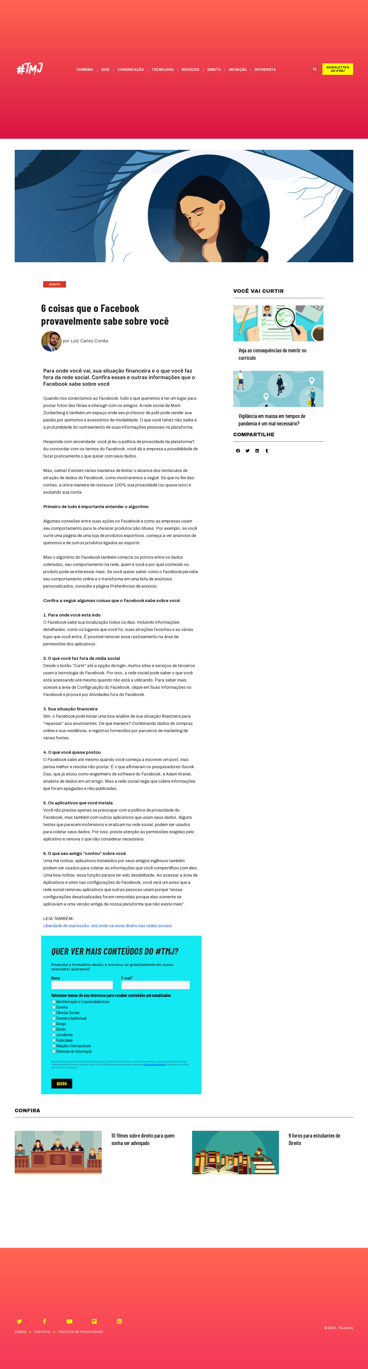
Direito (214, 70)
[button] (337, 69)
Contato (42, 1332)
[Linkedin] (119, 1321)
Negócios (190, 70)
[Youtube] (69, 1321)
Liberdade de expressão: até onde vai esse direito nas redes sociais (107, 925)
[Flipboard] (94, 1321)
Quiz (105, 70)
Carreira (84, 70)
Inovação (238, 70)
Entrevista (265, 70)
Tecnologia (163, 70)
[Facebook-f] (44, 1321)
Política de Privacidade (80, 1332)
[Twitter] (19, 1321)
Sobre (20, 1332)
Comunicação (131, 70)
